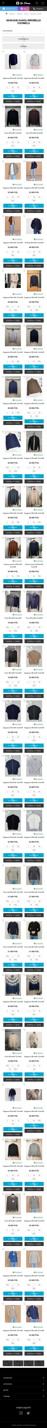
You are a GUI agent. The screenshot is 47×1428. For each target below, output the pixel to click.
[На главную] (23, 3)
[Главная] (6, 13)
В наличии (18, 75)
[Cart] (43, 3)
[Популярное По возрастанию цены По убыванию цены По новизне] (23, 31)
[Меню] (3, 3)
